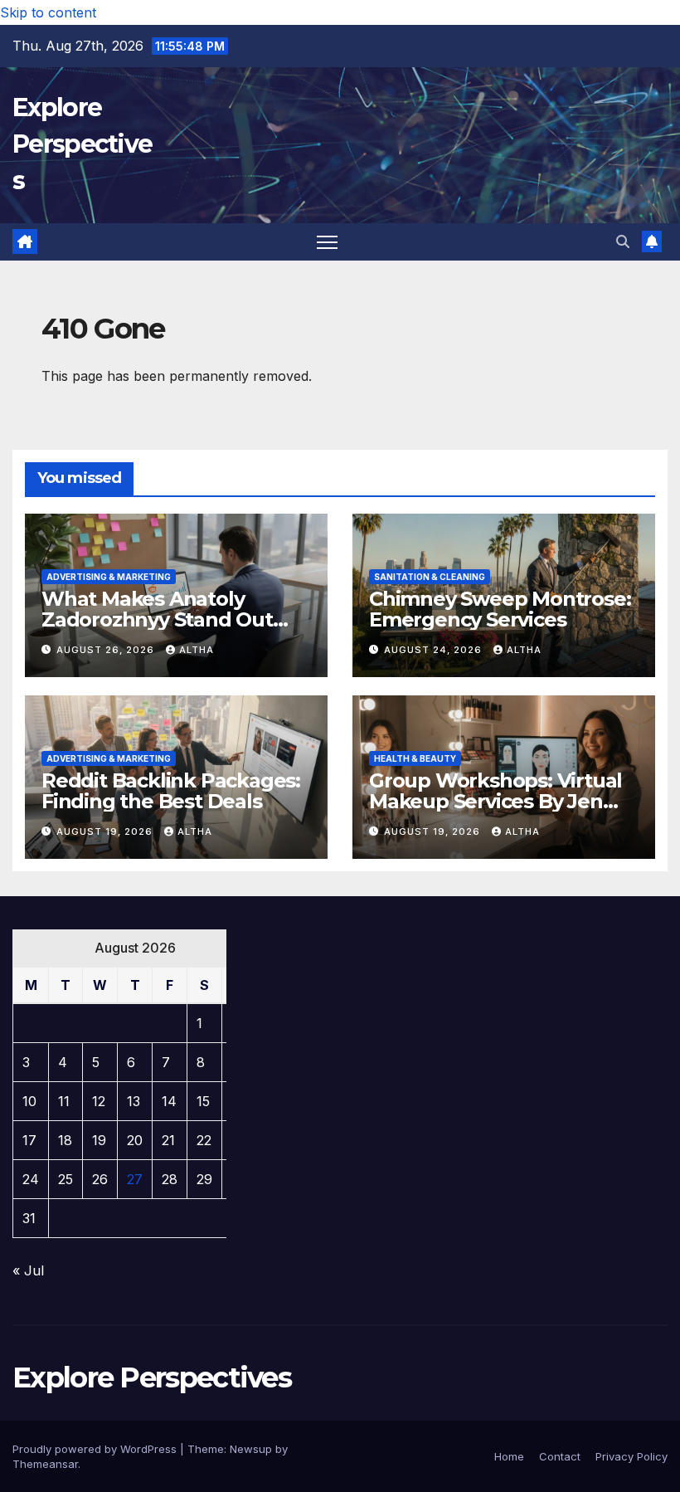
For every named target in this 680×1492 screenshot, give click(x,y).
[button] (622, 241)
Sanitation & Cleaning (429, 577)
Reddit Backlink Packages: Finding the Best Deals (170, 790)
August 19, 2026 (106, 831)
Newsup (251, 1448)
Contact (559, 1456)
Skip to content (48, 12)
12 (98, 1101)
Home (509, 1456)
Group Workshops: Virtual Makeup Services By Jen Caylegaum (495, 801)
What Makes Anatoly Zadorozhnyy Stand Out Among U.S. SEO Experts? (164, 619)
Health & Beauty (415, 758)
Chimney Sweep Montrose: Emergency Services (499, 609)
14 (169, 1101)
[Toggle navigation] (327, 242)
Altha (196, 650)
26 (100, 1179)
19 (99, 1140)
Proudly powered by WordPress (96, 1448)
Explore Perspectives (82, 144)
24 (30, 1179)
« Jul (28, 1270)
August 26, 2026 (107, 650)
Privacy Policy (631, 1456)
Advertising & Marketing (108, 577)
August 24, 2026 (434, 650)
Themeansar (45, 1463)
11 (64, 1101)
